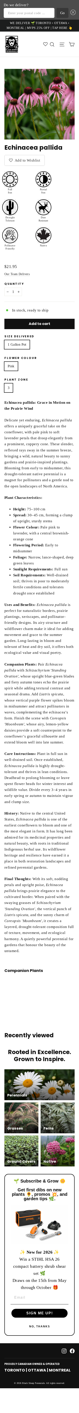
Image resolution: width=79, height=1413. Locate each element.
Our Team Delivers (17, 274)
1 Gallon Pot (17, 344)
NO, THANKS (39, 1326)
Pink (11, 366)
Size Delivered (19, 336)
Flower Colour (20, 358)
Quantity (14, 283)
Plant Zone (16, 379)
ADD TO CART (38, 989)
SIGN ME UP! (39, 1313)
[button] (72, 13)
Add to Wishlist (27, 160)
